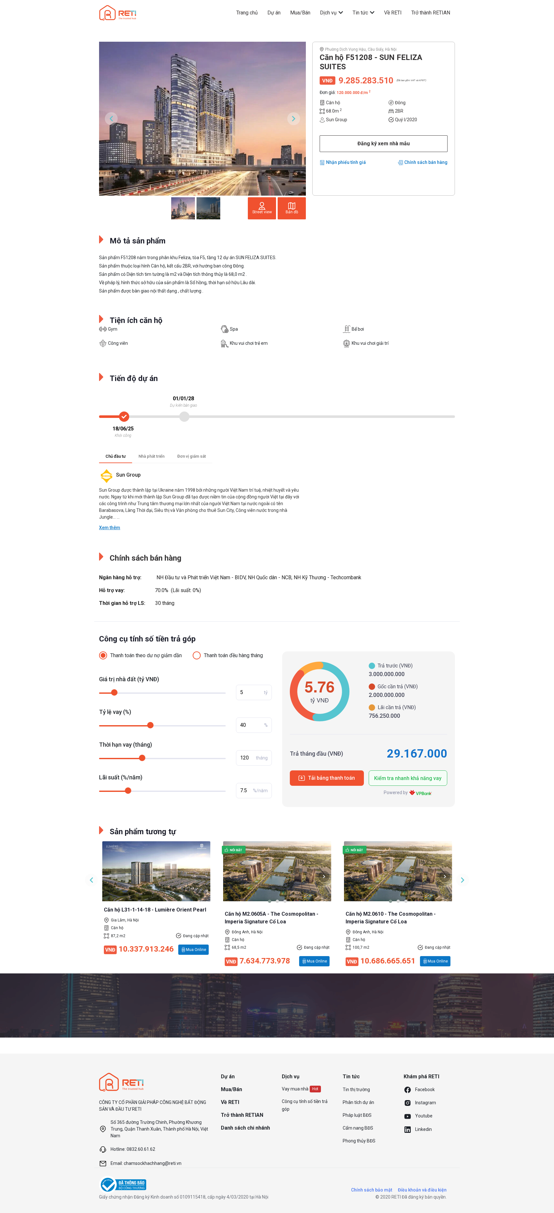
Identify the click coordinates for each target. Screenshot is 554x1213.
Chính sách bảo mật (371, 1189)
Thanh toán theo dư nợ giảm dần (146, 655)
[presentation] (230, 876)
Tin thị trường (356, 1089)
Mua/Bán (300, 13)
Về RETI (393, 13)
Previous (111, 118)
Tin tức (361, 13)
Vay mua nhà (295, 1088)
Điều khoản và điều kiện (422, 1189)
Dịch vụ (329, 13)
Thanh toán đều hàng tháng (233, 655)
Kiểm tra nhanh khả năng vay (407, 778)
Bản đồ (292, 212)
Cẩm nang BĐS (358, 1128)
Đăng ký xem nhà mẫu (383, 143)
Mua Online (196, 949)
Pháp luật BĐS (357, 1115)
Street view (262, 212)
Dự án (274, 13)
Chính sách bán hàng (426, 162)
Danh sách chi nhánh (245, 1128)
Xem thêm (109, 527)
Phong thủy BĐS (359, 1140)
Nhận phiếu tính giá (346, 162)
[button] (269, 901)
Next (293, 118)
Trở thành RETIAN (430, 13)
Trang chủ (247, 13)
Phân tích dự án (358, 1102)
